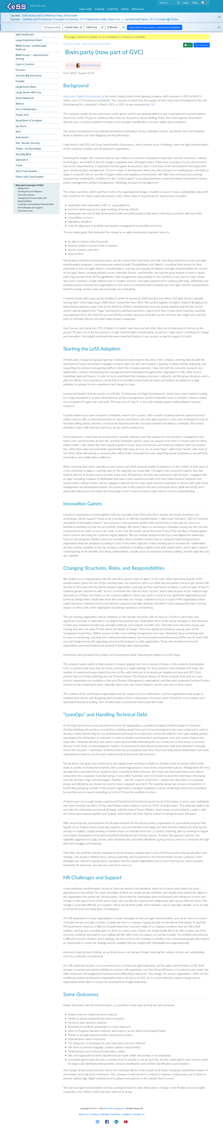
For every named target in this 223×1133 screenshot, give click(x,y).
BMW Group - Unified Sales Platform (31, 47)
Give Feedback (201, 45)
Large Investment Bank (29, 40)
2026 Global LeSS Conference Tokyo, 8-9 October (50, 15)
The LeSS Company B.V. (114, 1108)
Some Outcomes (25, 210)
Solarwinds (22, 137)
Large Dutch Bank (26, 86)
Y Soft (19, 165)
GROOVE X (22, 160)
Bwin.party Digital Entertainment (82, 96)
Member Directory (110, 1114)
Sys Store (21, 126)
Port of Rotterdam (26, 109)
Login (186, 2)
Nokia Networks (25, 98)
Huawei (20, 81)
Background (23, 188)
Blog (195, 2)
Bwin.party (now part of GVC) (29, 185)
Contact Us (138, 1114)
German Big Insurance (28, 75)
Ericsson (20, 70)
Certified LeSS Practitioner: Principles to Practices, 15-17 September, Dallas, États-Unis (71, 19)
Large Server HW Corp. (29, 92)
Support (126, 1114)
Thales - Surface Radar (28, 148)
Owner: (71, 65)
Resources (138, 9)
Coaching (112, 9)
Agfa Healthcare (25, 34)
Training (99, 9)
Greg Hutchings (90, 65)
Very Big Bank (23, 154)
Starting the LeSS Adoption (30, 191)
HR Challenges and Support (30, 207)
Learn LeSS (85, 9)
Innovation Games (26, 194)
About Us (83, 1114)
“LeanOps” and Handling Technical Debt (36, 204)
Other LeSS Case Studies (30, 176)
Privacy (94, 1114)
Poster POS (22, 115)
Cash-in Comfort (25, 64)
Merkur (20, 103)
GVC (153, 104)
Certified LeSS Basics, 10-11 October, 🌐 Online (151, 19)
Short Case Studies (26, 171)
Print (189, 45)
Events (125, 9)
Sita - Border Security (28, 143)
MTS (18, 131)
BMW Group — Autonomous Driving (32, 56)
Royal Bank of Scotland (29, 120)
